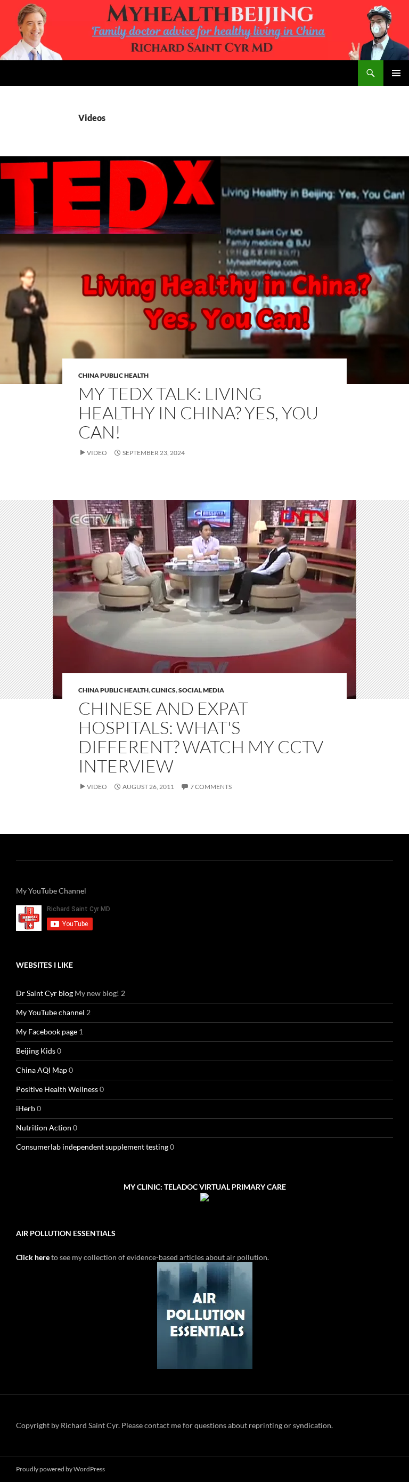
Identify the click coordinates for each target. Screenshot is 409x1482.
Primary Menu (396, 73)
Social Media (201, 690)
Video (97, 453)
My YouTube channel (50, 1012)
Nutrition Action (43, 1127)
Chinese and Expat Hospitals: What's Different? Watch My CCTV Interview (200, 737)
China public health (113, 375)
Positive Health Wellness (57, 1089)
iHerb (25, 1108)
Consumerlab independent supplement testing (92, 1146)
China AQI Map (41, 1069)
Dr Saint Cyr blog (44, 993)
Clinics (163, 690)
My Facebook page (46, 1031)
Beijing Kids (35, 1050)
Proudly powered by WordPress (60, 1469)
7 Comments (211, 787)
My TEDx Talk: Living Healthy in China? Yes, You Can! (198, 413)
